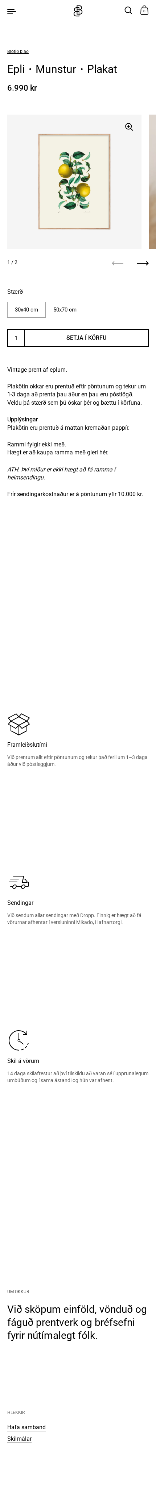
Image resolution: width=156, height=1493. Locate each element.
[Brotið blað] (78, 11)
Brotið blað (18, 51)
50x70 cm (65, 309)
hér (103, 452)
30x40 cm (26, 309)
